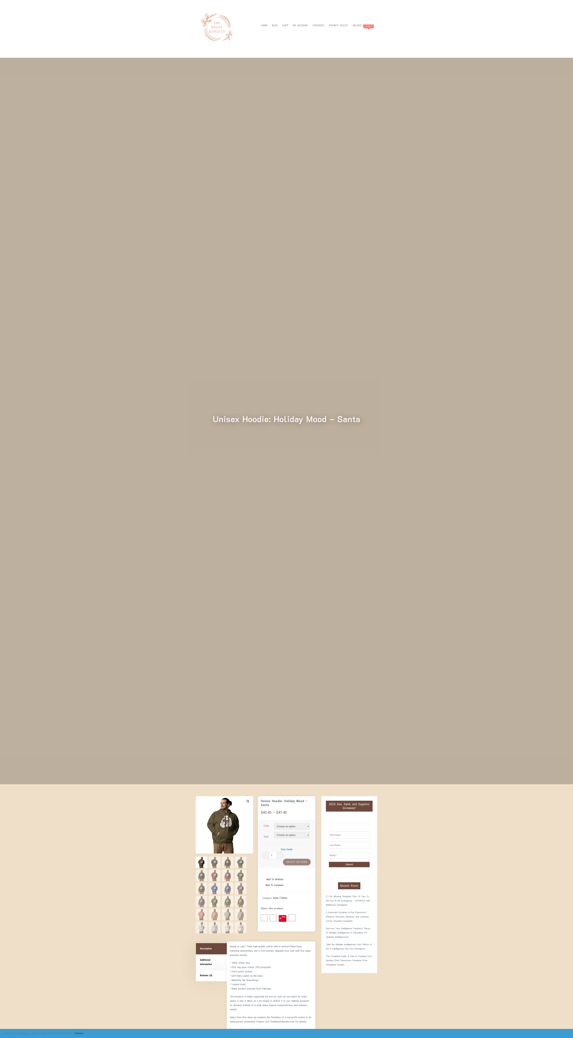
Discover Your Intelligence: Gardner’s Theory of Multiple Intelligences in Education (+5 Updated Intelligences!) (348, 933)
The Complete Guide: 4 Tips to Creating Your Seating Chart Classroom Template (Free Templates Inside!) (349, 960)
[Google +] (292, 917)
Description (206, 948)
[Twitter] (273, 917)
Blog (275, 25)
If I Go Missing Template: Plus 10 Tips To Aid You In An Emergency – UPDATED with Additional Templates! (348, 900)
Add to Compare (274, 885)
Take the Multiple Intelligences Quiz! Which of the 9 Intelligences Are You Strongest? (349, 946)
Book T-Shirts (280, 898)
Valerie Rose (361, 25)
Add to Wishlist (274, 879)
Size (266, 836)
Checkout (319, 25)
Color (266, 825)
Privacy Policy (338, 25)
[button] (248, 801)
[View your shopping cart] (363, 32)
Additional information (206, 962)
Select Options (296, 862)
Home (264, 25)
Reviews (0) (206, 975)
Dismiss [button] (79, 1033)
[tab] (212, 948)
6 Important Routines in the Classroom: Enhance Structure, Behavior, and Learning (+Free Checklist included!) (347, 916)
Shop (285, 25)
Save (284, 917)
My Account (300, 25)
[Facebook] (264, 917)
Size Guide (286, 849)
